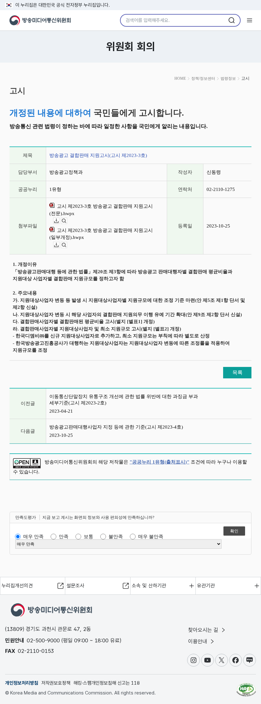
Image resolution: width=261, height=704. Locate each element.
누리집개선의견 (17, 586)
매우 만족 (33, 536)
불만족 (116, 536)
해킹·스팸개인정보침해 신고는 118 (107, 683)
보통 (88, 536)
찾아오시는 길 (204, 630)
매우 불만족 (150, 536)
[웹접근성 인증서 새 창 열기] (246, 687)
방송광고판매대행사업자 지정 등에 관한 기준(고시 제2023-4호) (116, 427)
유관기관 (206, 586)
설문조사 (75, 586)
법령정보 (228, 78)
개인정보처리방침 (21, 683)
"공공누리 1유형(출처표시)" (159, 461)
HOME (180, 78)
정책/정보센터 (203, 78)
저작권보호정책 (55, 683)
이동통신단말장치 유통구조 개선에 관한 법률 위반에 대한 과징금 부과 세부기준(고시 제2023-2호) (123, 399)
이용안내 (198, 641)
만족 (63, 536)
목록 (237, 372)
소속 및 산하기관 (149, 586)
